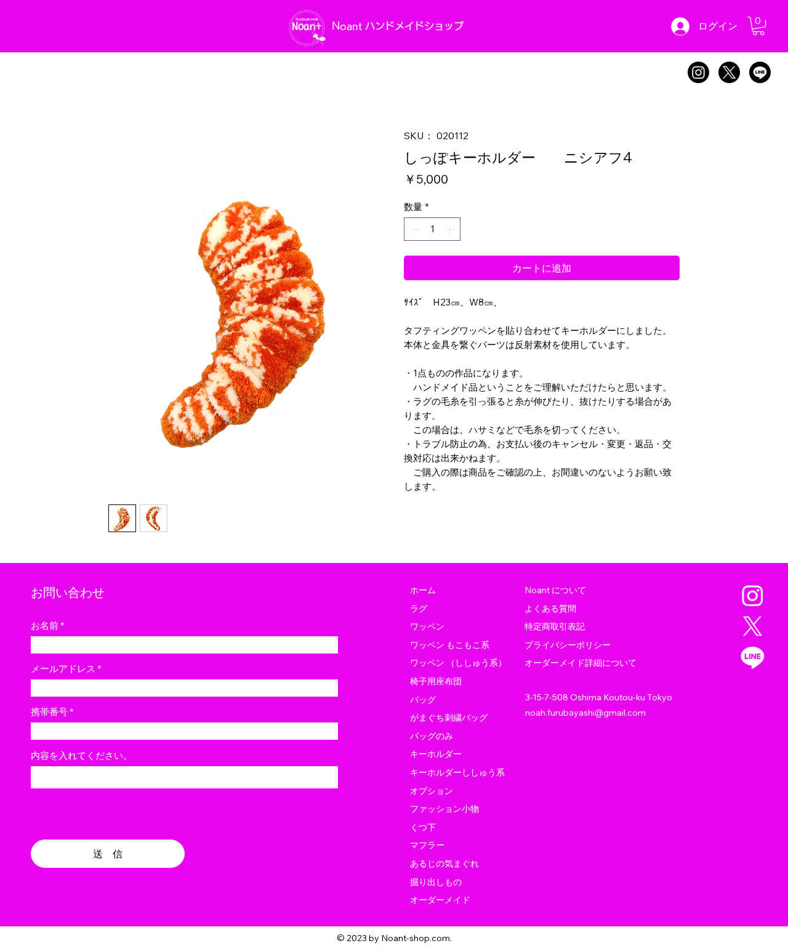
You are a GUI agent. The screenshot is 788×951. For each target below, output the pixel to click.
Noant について (555, 590)
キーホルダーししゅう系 (457, 772)
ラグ (418, 608)
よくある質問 (550, 608)
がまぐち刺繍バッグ (449, 717)
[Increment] (451, 229)
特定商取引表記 (555, 626)
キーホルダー (436, 753)
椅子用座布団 (436, 681)
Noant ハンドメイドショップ (398, 26)
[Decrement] (414, 229)
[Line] (760, 72)
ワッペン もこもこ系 (449, 644)
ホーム (423, 590)
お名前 (44, 625)
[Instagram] (698, 72)
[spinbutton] (432, 229)
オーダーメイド (440, 899)
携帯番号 (49, 711)
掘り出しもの (436, 882)
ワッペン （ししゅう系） (458, 662)
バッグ (423, 699)
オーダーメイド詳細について (581, 662)
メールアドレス (63, 668)
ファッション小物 (444, 808)
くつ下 (423, 827)
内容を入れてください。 (81, 755)
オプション (431, 790)
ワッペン (427, 626)
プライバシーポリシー (568, 644)
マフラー (427, 845)
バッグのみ (431, 736)
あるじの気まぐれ (444, 863)
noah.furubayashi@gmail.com (585, 712)
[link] (758, 26)
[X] (729, 72)
